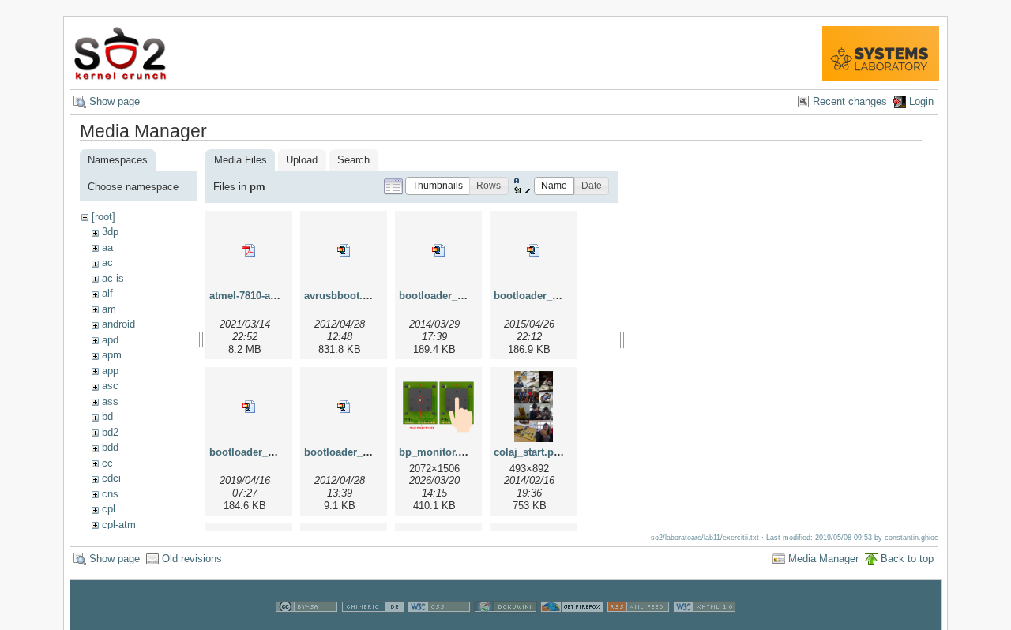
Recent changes (850, 101)
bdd (110, 447)
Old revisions (192, 558)
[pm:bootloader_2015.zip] (533, 250)
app (110, 371)
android (118, 324)
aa (107, 247)
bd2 (110, 432)
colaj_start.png (530, 452)
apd (110, 340)
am (109, 309)
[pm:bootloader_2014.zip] (438, 250)
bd (107, 416)
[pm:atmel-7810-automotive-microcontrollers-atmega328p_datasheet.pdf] (248, 250)
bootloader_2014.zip (448, 296)
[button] (437, 186)
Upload (302, 160)
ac (107, 262)
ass (110, 401)
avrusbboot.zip (341, 296)
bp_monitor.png (438, 452)
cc (107, 463)
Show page (114, 101)
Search (353, 160)
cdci (111, 478)
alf (107, 293)
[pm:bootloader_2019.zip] (248, 406)
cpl (108, 509)
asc (110, 386)
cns (110, 494)
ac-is (113, 278)
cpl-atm (119, 525)
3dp (110, 232)
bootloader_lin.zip (348, 452)
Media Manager (823, 558)
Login (921, 101)
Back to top (907, 558)
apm (112, 355)
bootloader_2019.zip (258, 452)
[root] (103, 217)
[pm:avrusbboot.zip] (343, 250)
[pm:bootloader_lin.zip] (343, 406)
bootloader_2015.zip (543, 296)
